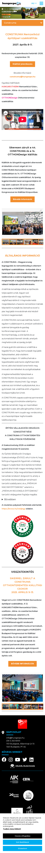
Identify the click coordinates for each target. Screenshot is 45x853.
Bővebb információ (22, 199)
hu (33, 3)
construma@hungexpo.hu (22, 77)
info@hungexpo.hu (15, 738)
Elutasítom (22, 848)
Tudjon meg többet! (12, 829)
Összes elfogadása (22, 836)
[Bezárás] (43, 814)
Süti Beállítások (22, 842)
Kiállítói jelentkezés (22, 64)
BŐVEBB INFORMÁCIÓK (22, 664)
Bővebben (10, 499)
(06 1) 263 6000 (13, 741)
